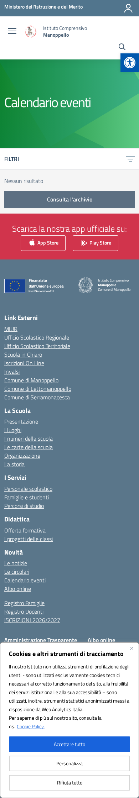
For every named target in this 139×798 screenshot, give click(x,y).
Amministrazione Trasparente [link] (40, 640)
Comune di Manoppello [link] (31, 380)
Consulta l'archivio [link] (69, 199)
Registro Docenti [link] (23, 611)
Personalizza (69, 763)
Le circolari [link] (16, 571)
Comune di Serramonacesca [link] (37, 397)
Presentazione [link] (21, 421)
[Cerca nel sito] (122, 47)
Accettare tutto (69, 744)
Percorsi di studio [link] (24, 506)
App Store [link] (47, 242)
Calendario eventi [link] (25, 580)
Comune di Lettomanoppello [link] (37, 388)
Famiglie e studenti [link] (26, 497)
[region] (69, 720)
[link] (129, 62)
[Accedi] (128, 8)
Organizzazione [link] (22, 455)
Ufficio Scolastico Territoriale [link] (37, 346)
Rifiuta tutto (69, 782)
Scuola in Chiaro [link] (23, 354)
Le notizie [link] (15, 563)
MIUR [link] (10, 329)
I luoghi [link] (12, 430)
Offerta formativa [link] (25, 530)
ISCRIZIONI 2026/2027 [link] (32, 620)
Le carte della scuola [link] (28, 447)
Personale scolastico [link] (28, 488)
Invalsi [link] (12, 371)
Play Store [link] (99, 242)
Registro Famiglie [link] (24, 603)
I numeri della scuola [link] (28, 438)
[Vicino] (131, 648)
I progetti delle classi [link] (28, 539)
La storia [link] (14, 464)
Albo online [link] (17, 588)
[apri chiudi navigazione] (12, 31)
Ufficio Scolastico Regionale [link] (36, 337)
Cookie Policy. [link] (31, 726)
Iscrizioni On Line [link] (24, 363)
